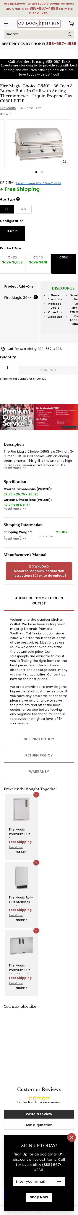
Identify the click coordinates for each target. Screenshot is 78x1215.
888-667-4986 (61, 43)
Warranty (39, 771)
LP (7, 209)
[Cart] (71, 23)
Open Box (55, 312)
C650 (63, 257)
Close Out (55, 317)
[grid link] (21, 808)
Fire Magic (8, 108)
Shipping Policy (39, 739)
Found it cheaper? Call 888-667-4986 (38, 183)
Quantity (8, 357)
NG (23, 209)
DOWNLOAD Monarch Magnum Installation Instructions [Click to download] (39, 571)
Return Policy (39, 755)
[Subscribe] (59, 1181)
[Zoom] (65, 162)
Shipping (6, 379)
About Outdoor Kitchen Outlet (39, 601)
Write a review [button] (39, 1114)
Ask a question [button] (39, 1124)
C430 (12, 260)
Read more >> (15, 468)
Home (4, 114)
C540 (38, 260)
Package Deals (54, 306)
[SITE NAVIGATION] (5, 23)
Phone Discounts (55, 297)
